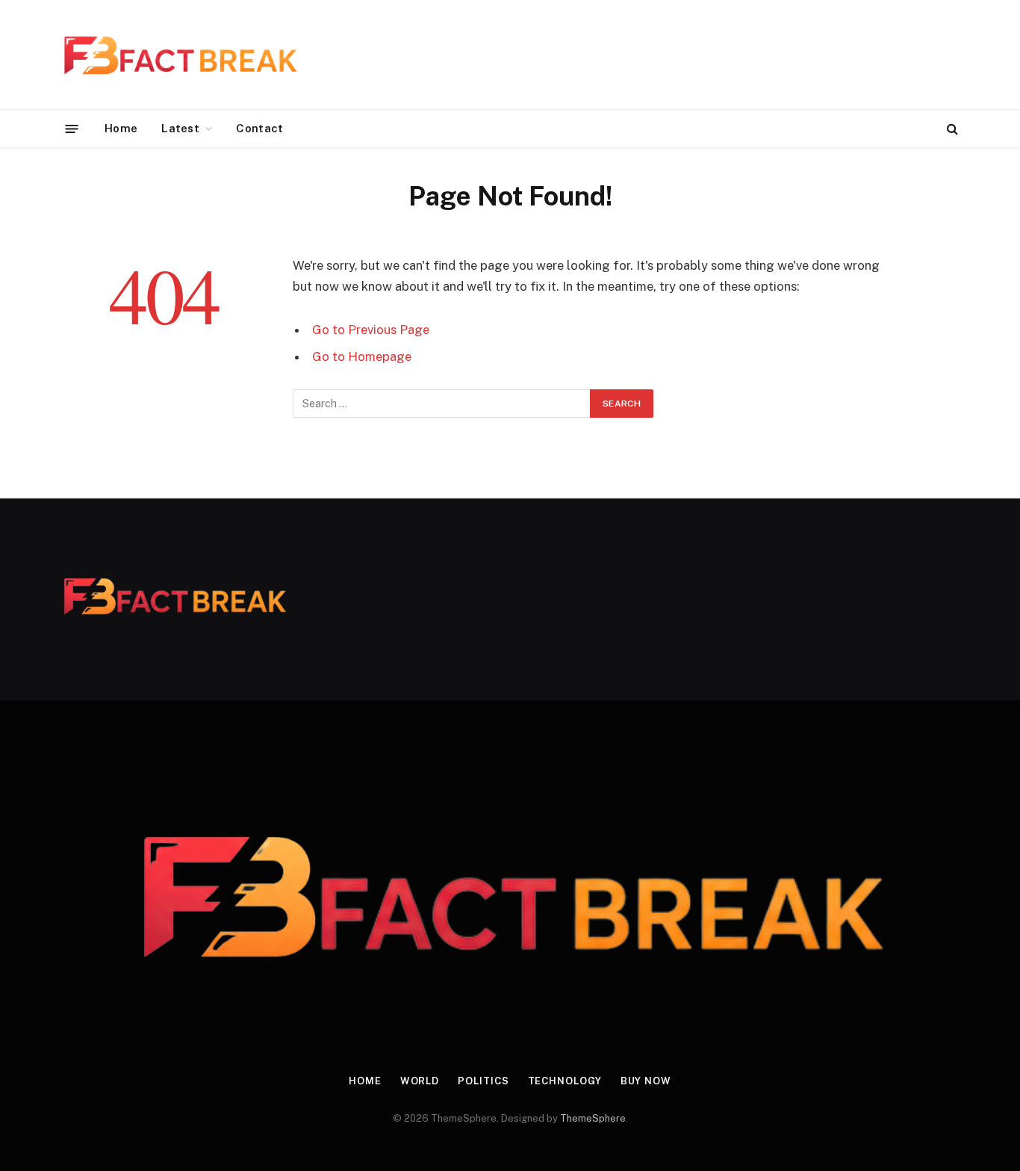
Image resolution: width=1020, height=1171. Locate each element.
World (420, 1081)
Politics (483, 1081)
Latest (180, 128)
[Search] (951, 129)
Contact (259, 128)
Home (121, 128)
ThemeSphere (593, 1118)
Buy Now (646, 1081)
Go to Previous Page (370, 329)
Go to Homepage (361, 356)
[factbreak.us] (179, 54)
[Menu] (72, 128)
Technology (565, 1081)
